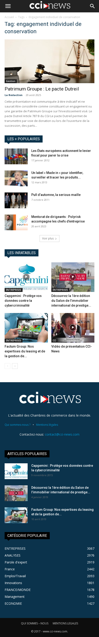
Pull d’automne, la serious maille (56, 195)
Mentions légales (47, 425)
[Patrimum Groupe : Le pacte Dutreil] (49, 61)
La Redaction (14, 95)
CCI (54, 340)
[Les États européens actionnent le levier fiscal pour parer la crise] (16, 156)
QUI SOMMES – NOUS (34, 623)
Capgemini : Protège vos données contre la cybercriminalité (23, 300)
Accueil (9, 17)
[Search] (92, 6)
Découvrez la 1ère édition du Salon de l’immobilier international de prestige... (71, 300)
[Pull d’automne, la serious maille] (16, 200)
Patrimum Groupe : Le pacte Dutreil (42, 89)
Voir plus (48, 238)
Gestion (10, 81)
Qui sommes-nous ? (17, 425)
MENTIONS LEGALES (65, 623)
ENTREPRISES (13, 289)
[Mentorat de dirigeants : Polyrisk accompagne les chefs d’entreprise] (16, 222)
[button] (7, 6)
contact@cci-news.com (62, 434)
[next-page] (15, 366)
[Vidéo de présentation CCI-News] (73, 328)
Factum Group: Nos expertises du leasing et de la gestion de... (25, 351)
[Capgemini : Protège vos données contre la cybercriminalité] (26, 277)
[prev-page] (7, 366)
